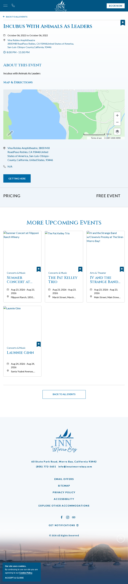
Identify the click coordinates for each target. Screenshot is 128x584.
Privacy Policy (64, 492)
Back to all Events (16, 16)
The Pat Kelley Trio (62, 280)
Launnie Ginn (20, 353)
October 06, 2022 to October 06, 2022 (28, 35)
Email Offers (64, 479)
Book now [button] (115, 5)
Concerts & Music (16, 272)
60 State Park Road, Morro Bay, (63, 461)
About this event (22, 65)
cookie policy (25, 573)
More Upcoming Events (64, 223)
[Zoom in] (117, 115)
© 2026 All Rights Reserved (64, 535)
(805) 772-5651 (46, 466)
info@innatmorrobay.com (75, 466)
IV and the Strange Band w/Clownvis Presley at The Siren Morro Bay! (104, 280)
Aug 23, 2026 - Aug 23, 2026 (23, 291)
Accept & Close (14, 578)
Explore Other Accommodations (63, 505)
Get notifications (62, 525)
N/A (10, 166)
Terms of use (96, 138)
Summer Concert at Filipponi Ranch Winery (21, 280)
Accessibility (64, 499)
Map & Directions (18, 82)
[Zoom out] (117, 122)
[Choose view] (117, 131)
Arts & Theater (98, 272)
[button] (41, 44)
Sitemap (64, 485)
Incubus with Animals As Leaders (47, 26)
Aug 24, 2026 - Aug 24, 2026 (23, 365)
